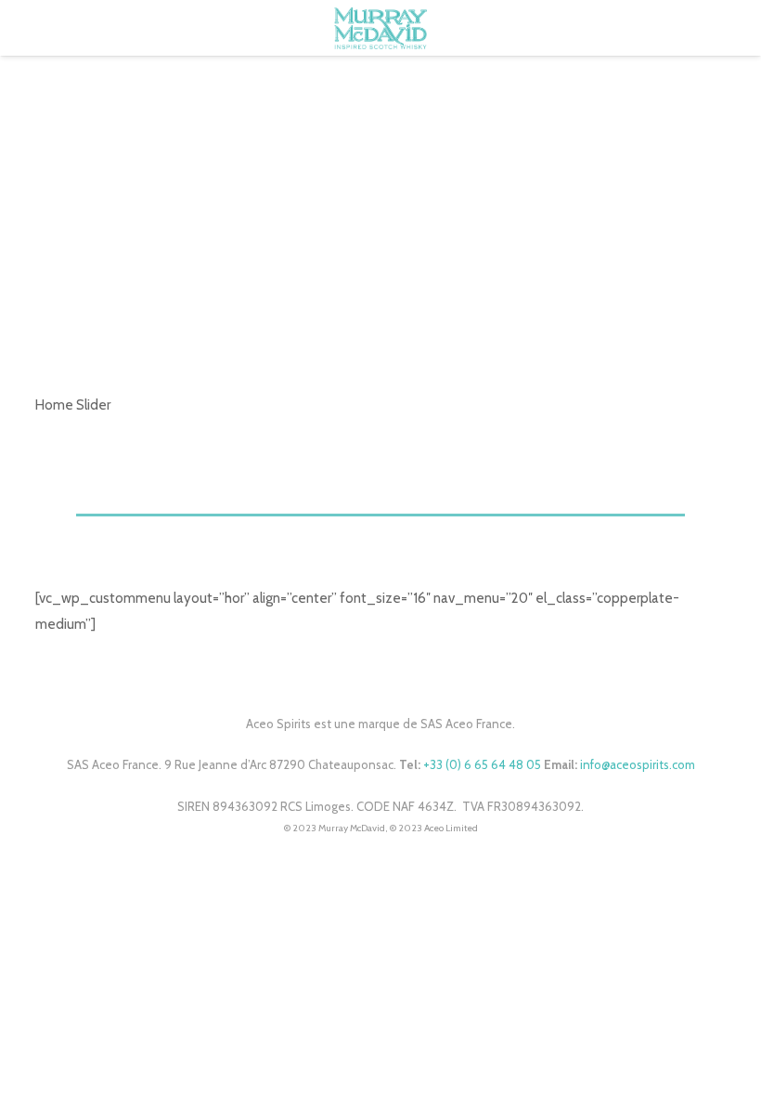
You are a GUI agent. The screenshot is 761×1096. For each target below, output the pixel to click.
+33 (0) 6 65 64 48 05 (482, 764)
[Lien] (380, 28)
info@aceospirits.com (637, 764)
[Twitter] (381, 675)
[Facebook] (359, 675)
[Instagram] (401, 675)
